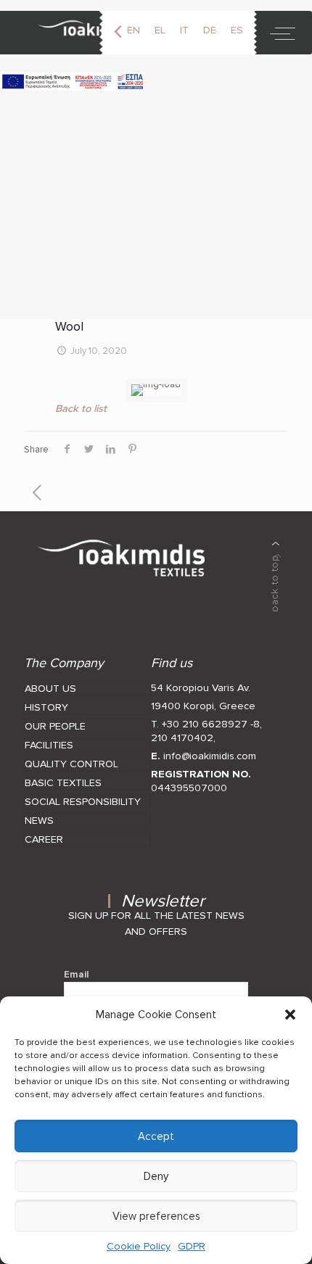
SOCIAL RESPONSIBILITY (83, 802)
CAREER (44, 839)
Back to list (81, 408)
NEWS (39, 820)
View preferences (156, 1216)
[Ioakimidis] (78, 32)
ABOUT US (50, 688)
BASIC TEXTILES (63, 783)
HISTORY (46, 707)
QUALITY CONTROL (71, 764)
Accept (156, 1136)
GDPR (191, 1246)
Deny (156, 1176)
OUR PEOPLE (55, 726)
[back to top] (276, 576)
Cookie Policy (139, 1246)
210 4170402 (182, 738)
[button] (290, 1014)
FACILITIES (49, 745)
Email (76, 974)
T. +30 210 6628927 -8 (205, 724)
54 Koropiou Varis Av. (200, 688)
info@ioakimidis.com (209, 756)
